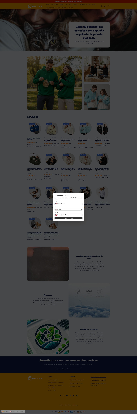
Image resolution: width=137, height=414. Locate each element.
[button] (13, 411)
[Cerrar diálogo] (83, 194)
